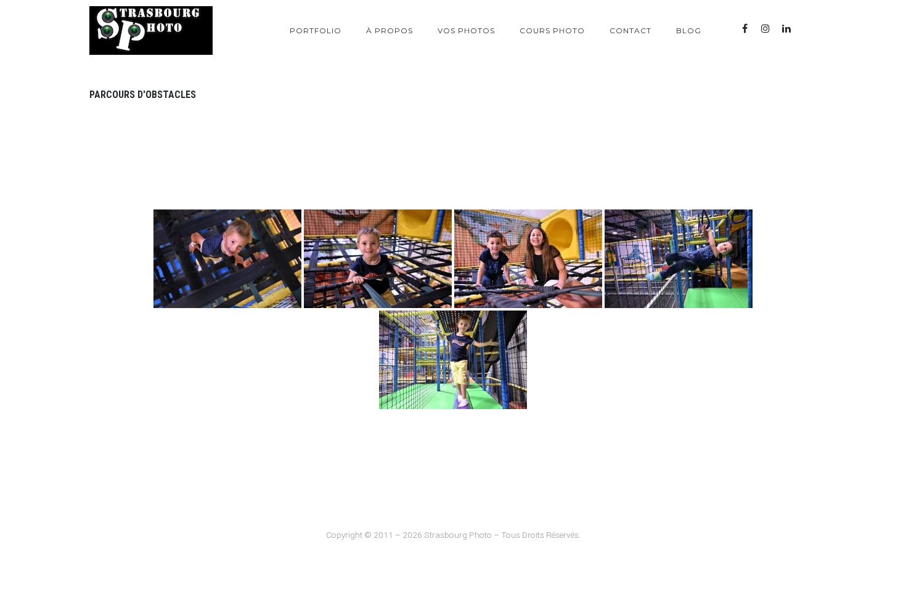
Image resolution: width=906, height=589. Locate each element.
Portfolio (315, 30)
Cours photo (552, 30)
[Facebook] (744, 28)
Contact (630, 30)
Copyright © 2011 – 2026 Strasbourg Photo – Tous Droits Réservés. (453, 535)
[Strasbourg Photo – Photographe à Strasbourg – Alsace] (151, 30)
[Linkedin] (786, 28)
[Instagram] (765, 28)
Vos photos (466, 30)
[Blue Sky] (807, 28)
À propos (389, 30)
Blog (688, 30)
